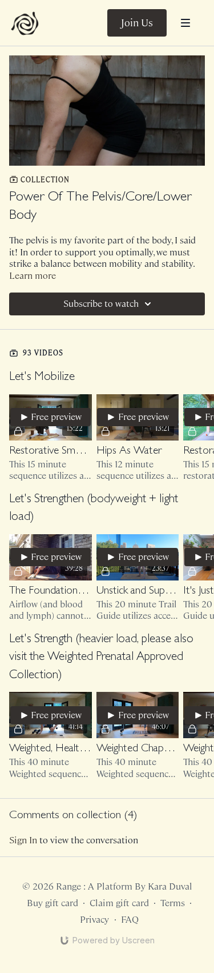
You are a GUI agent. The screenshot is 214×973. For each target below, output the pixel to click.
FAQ (130, 920)
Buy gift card (52, 903)
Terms (172, 903)
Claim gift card (119, 903)
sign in (23, 840)
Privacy (94, 920)
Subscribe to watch (101, 304)
